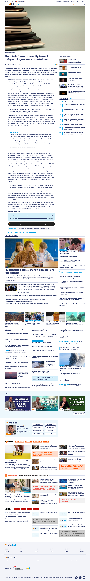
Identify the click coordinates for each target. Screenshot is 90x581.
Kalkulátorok (43, 475)
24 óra (24, 4)
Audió (66, 549)
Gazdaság (7, 551)
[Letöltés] (50, 215)
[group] (15, 218)
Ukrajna (29, 4)
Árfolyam (28, 441)
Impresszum (30, 577)
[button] (10, 218)
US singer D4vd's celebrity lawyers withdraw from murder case (44, 521)
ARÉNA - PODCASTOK (79, 4)
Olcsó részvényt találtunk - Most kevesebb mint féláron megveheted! (43, 454)
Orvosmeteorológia (53, 560)
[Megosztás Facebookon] (53, 64)
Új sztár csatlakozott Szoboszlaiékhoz (72, 272)
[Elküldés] (57, 64)
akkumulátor (27, 232)
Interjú (36, 549)
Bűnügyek (52, 549)
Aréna (84, 560)
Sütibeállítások (68, 577)
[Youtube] (84, 577)
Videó (66, 551)
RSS (64, 577)
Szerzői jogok (59, 577)
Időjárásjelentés (40, 560)
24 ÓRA (70, 98)
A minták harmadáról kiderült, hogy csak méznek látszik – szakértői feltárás (53, 323)
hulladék (19, 232)
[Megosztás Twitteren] (55, 64)
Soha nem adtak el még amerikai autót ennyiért (17, 387)
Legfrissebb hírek (16, 560)
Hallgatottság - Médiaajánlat (20, 577)
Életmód (36, 551)
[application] (31, 218)
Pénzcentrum (20, 441)
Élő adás (38, 424)
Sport (23, 509)
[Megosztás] (52, 215)
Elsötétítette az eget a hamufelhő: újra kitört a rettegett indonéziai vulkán (70, 368)
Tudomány (22, 548)
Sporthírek (64, 560)
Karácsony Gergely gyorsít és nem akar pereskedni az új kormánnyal (36, 284)
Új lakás (46, 441)
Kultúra (21, 549)
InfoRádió (7, 64)
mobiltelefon (12, 232)
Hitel (21, 475)
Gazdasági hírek (74, 560)
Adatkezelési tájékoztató (39, 577)
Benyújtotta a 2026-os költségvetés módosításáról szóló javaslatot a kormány (27, 303)
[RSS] (76, 577)
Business (16, 509)
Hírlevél (81, 549)
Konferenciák (37, 441)
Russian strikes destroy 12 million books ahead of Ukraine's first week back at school (72, 533)
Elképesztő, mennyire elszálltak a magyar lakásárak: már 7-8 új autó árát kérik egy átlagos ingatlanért (17, 496)
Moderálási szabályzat (51, 577)
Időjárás (82, 551)
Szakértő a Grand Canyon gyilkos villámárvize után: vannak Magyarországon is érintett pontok (13, 324)
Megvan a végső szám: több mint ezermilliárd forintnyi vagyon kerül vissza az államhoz (72, 467)
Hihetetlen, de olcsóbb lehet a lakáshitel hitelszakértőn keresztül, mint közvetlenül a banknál (71, 331)
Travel (29, 509)
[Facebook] (80, 577)
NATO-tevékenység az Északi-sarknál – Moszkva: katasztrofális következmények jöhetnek (43, 386)
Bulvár (51, 548)
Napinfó (51, 551)
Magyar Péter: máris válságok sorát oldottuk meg (19, 301)
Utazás (35, 475)
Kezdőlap (11, 228)
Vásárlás (27, 475)
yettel (33, 232)
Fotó (81, 548)
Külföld (6, 549)
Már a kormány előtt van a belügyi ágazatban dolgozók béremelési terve (25, 299)
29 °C (84, 1)
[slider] (32, 218)
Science (36, 509)
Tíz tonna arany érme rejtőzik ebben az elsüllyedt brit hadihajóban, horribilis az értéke (74, 323)
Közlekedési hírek (28, 560)
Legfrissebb (67, 548)
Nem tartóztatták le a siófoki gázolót (69, 256)
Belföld (15, 228)
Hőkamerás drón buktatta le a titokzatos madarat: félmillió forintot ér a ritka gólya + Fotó (44, 488)
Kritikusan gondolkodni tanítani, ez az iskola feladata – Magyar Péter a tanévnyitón (33, 323)
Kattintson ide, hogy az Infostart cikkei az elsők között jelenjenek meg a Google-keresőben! (32, 224)
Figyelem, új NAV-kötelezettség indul (42, 346)
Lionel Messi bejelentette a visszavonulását (68, 252)
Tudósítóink (37, 548)
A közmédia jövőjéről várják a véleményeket (16, 362)
